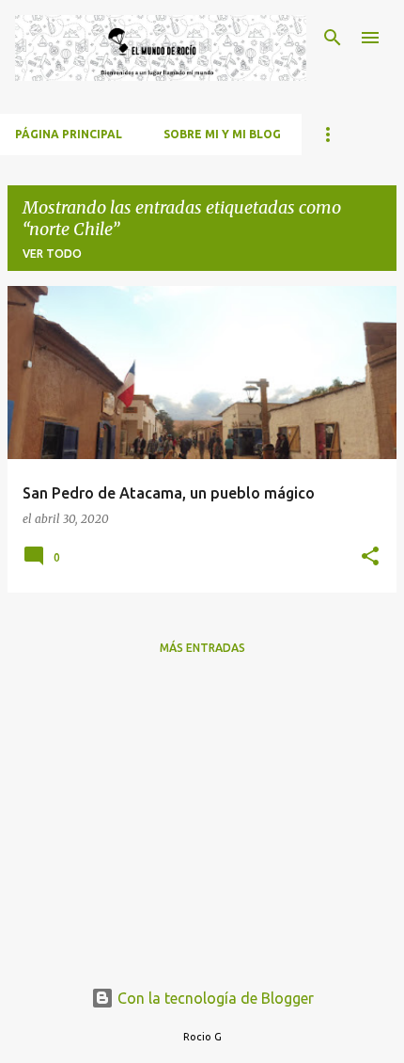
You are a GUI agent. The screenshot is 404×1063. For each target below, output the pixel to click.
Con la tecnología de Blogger (214, 998)
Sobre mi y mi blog (222, 134)
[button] (370, 557)
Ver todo (52, 253)
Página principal (68, 134)
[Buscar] (332, 37)
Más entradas (202, 648)
